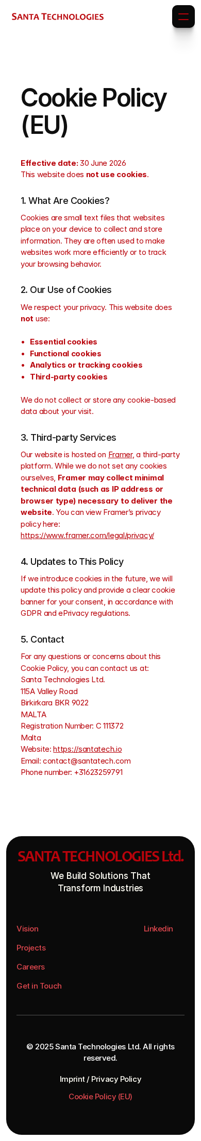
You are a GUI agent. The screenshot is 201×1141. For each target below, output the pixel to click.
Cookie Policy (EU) (100, 1096)
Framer (120, 454)
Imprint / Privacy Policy (100, 1079)
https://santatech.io (87, 749)
